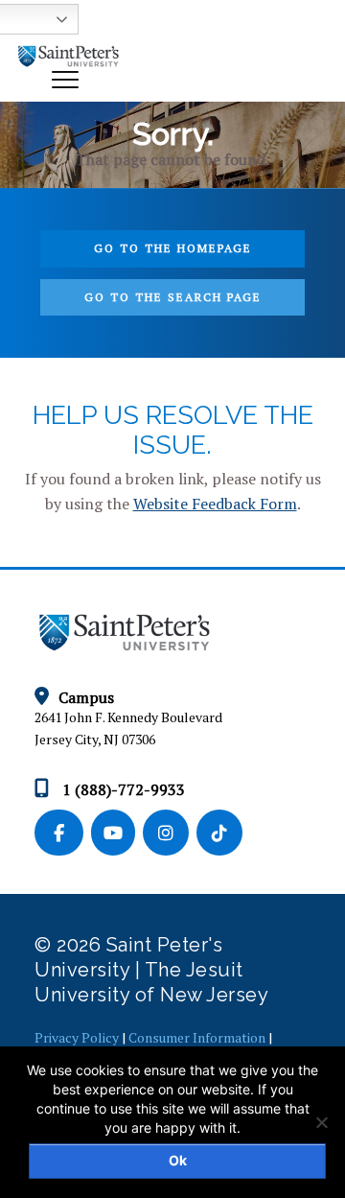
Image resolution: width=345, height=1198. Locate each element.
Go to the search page (173, 297)
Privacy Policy (76, 1037)
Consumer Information (196, 1037)
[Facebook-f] (62, 833)
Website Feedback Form (215, 503)
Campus (86, 697)
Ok (178, 1160)
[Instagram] (169, 833)
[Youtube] (117, 833)
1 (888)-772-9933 (121, 789)
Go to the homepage (173, 248)
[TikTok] (221, 833)
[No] (321, 1122)
